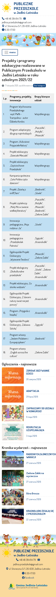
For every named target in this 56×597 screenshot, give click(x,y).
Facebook (29, 577)
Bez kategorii (39, 85)
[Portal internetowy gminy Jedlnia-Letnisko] (28, 585)
